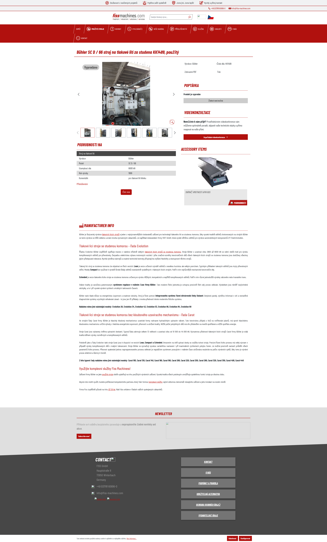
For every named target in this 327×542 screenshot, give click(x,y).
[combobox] (168, 17)
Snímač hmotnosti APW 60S (197, 192)
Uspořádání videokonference (216, 137)
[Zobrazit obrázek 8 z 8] (140, 123)
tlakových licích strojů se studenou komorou (163, 251)
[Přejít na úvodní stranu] (129, 17)
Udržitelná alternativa (208, 494)
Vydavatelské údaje (208, 515)
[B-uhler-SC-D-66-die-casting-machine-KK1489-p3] (126, 94)
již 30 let (111, 389)
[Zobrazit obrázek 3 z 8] (120, 123)
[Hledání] (189, 17)
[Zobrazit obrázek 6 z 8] (132, 123)
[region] (126, 99)
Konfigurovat (245, 538)
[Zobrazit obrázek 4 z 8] (124, 123)
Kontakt (208, 461)
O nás (208, 472)
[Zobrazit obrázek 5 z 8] (128, 123)
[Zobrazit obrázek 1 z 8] (113, 123)
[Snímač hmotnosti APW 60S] (215, 173)
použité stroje (107, 374)
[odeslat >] (174, 94)
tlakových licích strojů (110, 234)
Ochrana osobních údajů (208, 504)
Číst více (126, 192)
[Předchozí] (78, 94)
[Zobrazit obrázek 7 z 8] (136, 123)
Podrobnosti (240, 202)
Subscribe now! (84, 436)
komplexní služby (155, 381)
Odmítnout (232, 538)
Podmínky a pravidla (208, 483)
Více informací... (132, 538)
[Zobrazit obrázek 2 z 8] (117, 123)
